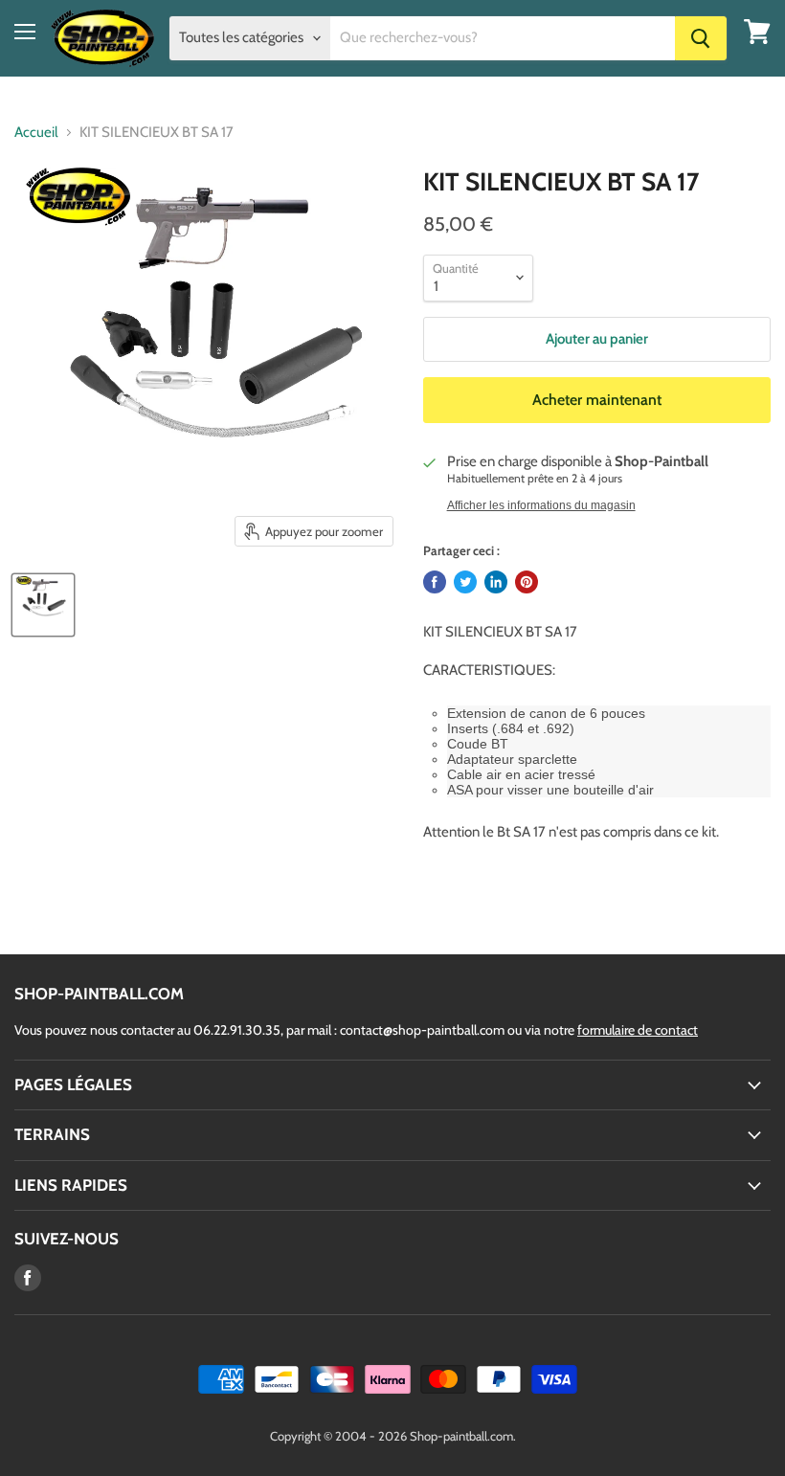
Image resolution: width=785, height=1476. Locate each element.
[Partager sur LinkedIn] (495, 581)
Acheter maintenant (597, 400)
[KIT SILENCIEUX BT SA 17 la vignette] (43, 605)
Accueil (36, 132)
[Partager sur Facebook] (434, 581)
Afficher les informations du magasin (541, 505)
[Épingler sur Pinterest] (526, 581)
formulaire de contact (637, 1030)
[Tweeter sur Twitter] (465, 581)
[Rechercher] (701, 38)
